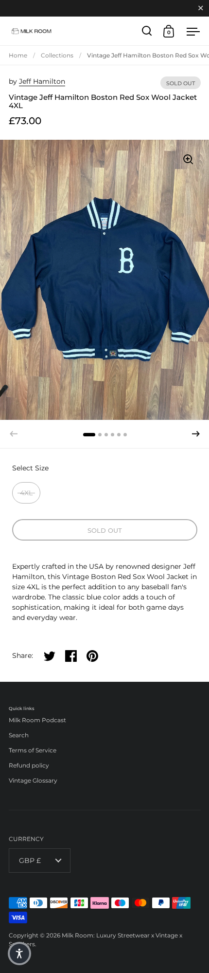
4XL (26, 492)
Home (18, 55)
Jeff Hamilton (42, 81)
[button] (196, 434)
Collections (57, 55)
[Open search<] (147, 31)
